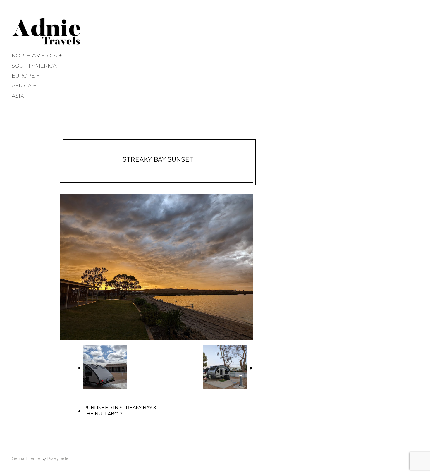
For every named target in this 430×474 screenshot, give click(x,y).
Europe (23, 76)
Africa (22, 86)
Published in (119, 411)
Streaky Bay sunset (158, 159)
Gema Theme (26, 458)
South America (34, 66)
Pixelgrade (57, 458)
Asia (18, 96)
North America (34, 55)
